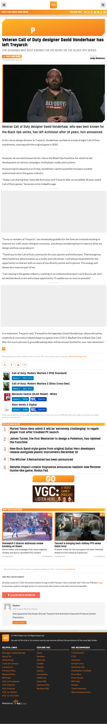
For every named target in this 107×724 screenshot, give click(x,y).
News (39, 652)
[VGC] (53, 4)
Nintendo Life (77, 667)
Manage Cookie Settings (13, 652)
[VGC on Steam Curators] (105, 12)
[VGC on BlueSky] (95, 12)
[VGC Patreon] (85, 12)
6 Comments (47, 556)
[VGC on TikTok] (101, 12)
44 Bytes (19, 702)
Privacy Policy (8, 670)
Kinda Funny (77, 663)
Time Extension (78, 688)
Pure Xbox (76, 674)
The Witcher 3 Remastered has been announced (41, 459)
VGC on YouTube (10, 695)
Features (41, 659)
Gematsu (75, 659)
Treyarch (40, 140)
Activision (45, 179)
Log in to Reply (19, 622)
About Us (6, 656)
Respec (74, 684)
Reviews (41, 656)
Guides (40, 663)
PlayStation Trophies (81, 670)
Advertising (7, 659)
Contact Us (7, 667)
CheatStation (77, 652)
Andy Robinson (97, 58)
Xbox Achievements (80, 692)
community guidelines (65, 569)
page (100, 582)
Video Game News (13, 56)
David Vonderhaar (73, 333)
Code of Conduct (10, 663)
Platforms (41, 677)
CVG (73, 656)
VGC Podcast (8, 688)
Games (40, 670)
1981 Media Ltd (20, 635)
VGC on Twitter (9, 692)
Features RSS (43, 684)
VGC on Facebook (11, 681)
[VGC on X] (92, 12)
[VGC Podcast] (88, 12)
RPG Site (75, 681)
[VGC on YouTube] (98, 12)
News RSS (41, 681)
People (40, 667)
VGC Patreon (8, 684)
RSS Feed (6, 677)
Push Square (77, 677)
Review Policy (8, 674)
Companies (42, 674)
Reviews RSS (43, 688)
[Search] (103, 4)
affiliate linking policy (77, 356)
